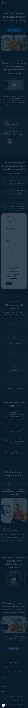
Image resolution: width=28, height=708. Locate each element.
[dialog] (14, 354)
